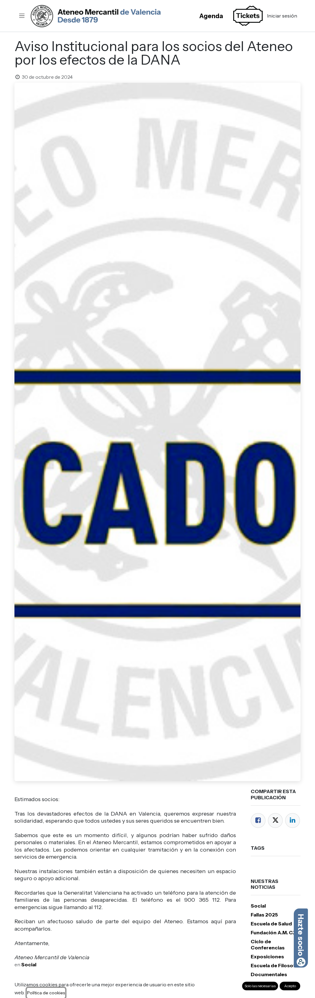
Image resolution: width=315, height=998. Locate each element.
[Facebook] (258, 820)
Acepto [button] (290, 986)
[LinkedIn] (292, 820)
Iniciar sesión (282, 16)
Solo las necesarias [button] (260, 986)
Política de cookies (46, 993)
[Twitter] (275, 820)
